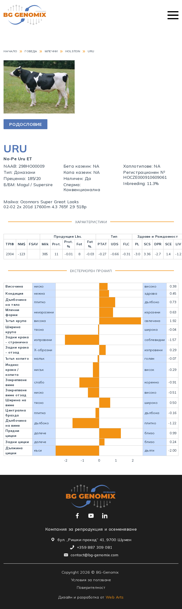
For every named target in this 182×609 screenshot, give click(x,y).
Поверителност (91, 587)
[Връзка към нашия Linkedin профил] (105, 516)
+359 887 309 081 (94, 547)
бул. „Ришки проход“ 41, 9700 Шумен (94, 539)
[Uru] (39, 111)
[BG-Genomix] (25, 15)
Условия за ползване (91, 579)
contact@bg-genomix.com (94, 554)
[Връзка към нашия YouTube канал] (91, 516)
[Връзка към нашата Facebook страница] (77, 516)
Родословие (25, 124)
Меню (173, 15)
